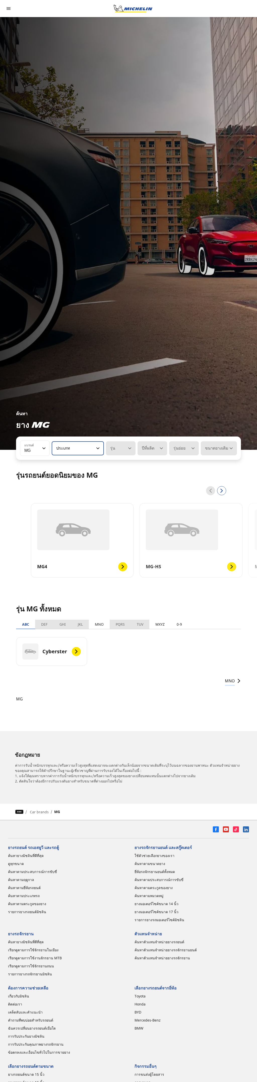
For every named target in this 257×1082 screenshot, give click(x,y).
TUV (140, 624)
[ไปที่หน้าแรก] (133, 8)
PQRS (120, 624)
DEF (44, 624)
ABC (25, 624)
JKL (80, 624)
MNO (99, 624)
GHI (62, 624)
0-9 (179, 624)
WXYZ (160, 624)
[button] (43, 448)
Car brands (39, 812)
